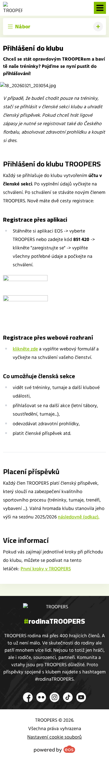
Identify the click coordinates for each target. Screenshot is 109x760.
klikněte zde (25, 349)
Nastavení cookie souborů (54, 737)
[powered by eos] (54, 749)
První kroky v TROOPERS (46, 569)
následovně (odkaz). (78, 517)
